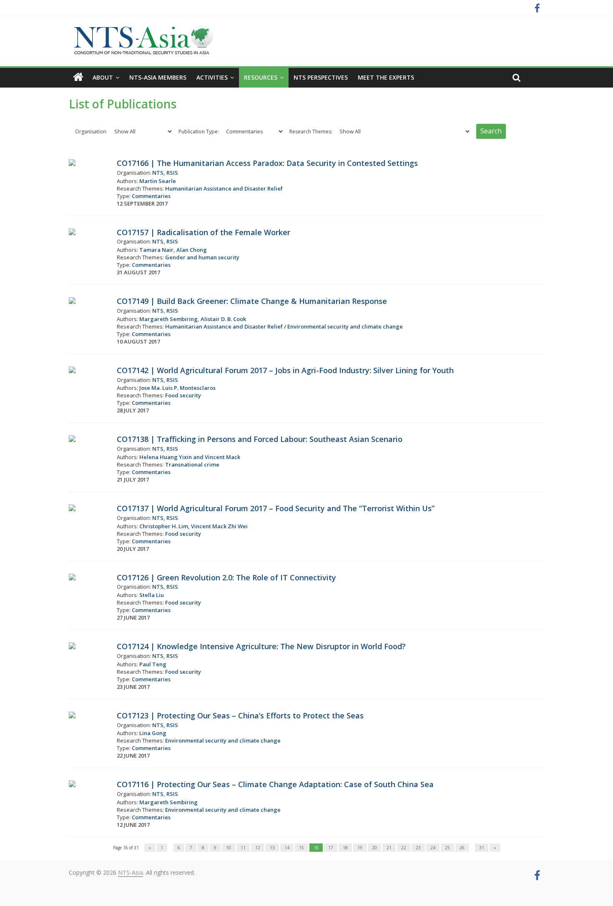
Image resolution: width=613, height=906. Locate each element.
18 (345, 848)
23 (418, 848)
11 (243, 848)
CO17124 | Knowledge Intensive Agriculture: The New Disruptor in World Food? (261, 646)
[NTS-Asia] (142, 29)
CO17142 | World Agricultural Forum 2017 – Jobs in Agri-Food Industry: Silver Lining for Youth (285, 370)
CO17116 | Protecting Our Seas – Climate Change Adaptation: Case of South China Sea (275, 784)
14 (286, 848)
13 (272, 848)
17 (330, 848)
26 (462, 848)
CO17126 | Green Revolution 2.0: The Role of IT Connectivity (226, 577)
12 (257, 848)
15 (301, 848)
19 (359, 848)
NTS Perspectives (321, 77)
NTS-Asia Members (157, 77)
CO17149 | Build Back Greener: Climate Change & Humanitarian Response (252, 301)
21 (389, 848)
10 (228, 848)
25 (447, 848)
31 (481, 848)
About (103, 77)
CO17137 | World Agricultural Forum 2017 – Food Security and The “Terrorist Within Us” (276, 508)
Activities (212, 77)
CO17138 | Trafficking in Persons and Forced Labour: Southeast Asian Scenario (259, 439)
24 (432, 848)
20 (374, 848)
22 (403, 848)
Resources (260, 77)
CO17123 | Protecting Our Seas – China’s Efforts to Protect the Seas (240, 715)
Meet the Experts (386, 77)
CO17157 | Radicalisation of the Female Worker (203, 232)
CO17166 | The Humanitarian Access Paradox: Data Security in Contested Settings (267, 163)
